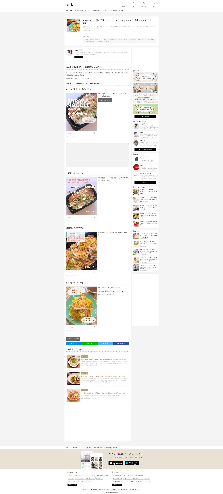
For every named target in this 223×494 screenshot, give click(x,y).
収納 (70, 475)
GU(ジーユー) (128, 478)
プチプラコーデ (90, 478)
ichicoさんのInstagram (105, 100)
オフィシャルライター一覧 (146, 149)
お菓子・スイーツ (73, 481)
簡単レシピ (83, 481)
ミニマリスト (83, 475)
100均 (75, 475)
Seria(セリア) (117, 475)
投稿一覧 (78, 56)
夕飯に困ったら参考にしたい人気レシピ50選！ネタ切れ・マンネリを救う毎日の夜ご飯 (148, 215)
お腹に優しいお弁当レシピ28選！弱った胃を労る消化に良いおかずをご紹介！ (148, 223)
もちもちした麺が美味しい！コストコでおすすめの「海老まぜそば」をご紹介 (99, 447)
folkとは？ (87, 489)
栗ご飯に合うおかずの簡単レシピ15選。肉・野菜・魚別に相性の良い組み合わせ (148, 191)
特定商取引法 (116, 489)
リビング (92, 475)
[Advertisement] (97, 155)
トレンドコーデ (80, 478)
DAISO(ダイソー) (128, 475)
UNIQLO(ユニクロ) (138, 478)
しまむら (125, 481)
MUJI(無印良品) (118, 478)
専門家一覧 (146, 182)
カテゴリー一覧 (73, 484)
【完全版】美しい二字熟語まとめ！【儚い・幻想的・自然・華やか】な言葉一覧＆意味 (148, 199)
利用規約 (94, 489)
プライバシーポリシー (105, 489)
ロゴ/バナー (125, 489)
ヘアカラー (99, 478)
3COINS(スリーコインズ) (137, 481)
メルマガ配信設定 (135, 489)
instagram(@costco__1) (73, 136)
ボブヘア (71, 478)
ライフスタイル (88, 33)
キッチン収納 (100, 475)
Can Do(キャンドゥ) (139, 475)
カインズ (147, 481)
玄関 (107, 475)
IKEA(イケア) (117, 481)
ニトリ (147, 478)
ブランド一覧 (117, 484)
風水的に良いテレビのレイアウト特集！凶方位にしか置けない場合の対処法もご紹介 (148, 207)
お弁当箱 (91, 481)
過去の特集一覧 (146, 116)
